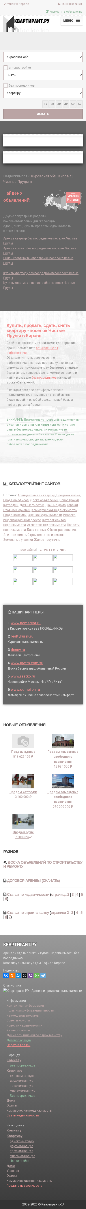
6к (79, 104)
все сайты (28, 549)
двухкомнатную (21, 1080)
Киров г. (65, 176)
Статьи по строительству (28, 913)
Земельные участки (18, 539)
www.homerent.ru (26, 623)
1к (45, 104)
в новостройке (20, 67)
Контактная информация (25, 1005)
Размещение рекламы (23, 1015)
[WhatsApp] (36, 975)
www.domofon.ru (25, 689)
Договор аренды (19, 1040)
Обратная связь (18, 1045)
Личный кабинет (71, 4)
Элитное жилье (14, 535)
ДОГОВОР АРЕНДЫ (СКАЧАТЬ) (33, 881)
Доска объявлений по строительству (34, 1035)
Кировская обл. (43, 176)
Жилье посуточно (47, 539)
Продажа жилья (68, 495)
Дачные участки (32, 505)
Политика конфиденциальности (30, 1010)
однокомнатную (22, 1076)
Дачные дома (55, 505)
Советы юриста (18, 1020)
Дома (11, 1100)
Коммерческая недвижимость (54, 510)
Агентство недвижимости (46, 525)
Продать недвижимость (25, 1185)
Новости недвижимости (24, 1025)
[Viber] (30, 975)
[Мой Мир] (18, 975)
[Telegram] (43, 975)
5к (73, 104)
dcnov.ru (18, 649)
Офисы (12, 1105)
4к (66, 104)
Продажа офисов (16, 500)
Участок (13, 1171)
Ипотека (69, 515)
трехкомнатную (21, 1086)
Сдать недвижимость (23, 1115)
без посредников (22, 85)
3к (59, 104)
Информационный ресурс (22, 520)
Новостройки (69, 500)
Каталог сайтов (18, 1030)
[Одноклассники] (12, 975)
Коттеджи (10, 505)
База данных (36, 529)
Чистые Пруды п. (17, 182)
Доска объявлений (44, 500)
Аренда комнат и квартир (36, 495)
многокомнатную (22, 1090)
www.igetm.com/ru (27, 663)
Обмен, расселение (61, 529)
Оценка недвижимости (45, 515)
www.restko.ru (23, 676)
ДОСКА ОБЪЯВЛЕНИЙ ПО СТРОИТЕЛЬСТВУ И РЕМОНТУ (43, 864)
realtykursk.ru (22, 636)
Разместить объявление (65, 11)
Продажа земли (14, 515)
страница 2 (60, 894)
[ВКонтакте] (6, 975)
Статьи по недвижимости (28, 894)
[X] (24, 975)
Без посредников (22, 1065)
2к (52, 104)
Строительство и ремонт (46, 535)
